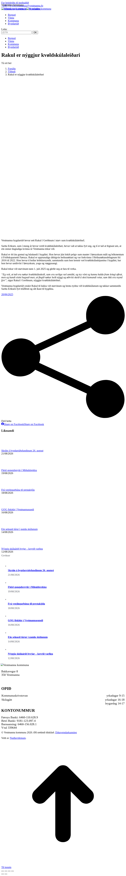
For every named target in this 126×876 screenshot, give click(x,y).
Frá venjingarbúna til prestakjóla (18, 489)
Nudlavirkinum (18, 738)
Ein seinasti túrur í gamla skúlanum (19, 529)
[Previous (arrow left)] (2, 874)
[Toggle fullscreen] (9, 871)
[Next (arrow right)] (6, 874)
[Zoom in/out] (12, 871)
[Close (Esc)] (2, 871)
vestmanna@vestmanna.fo (29, 5)
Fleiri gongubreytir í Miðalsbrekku (19, 470)
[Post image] (10, 447)
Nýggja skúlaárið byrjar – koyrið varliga (22, 548)
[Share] (6, 871)
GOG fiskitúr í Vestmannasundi (17, 509)
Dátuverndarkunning (66, 732)
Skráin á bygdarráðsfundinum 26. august (22, 450)
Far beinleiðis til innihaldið (15, 2)
